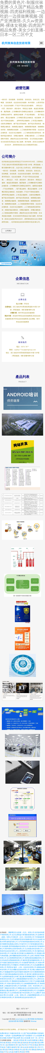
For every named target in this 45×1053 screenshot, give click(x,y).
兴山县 (22, 1049)
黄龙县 (5, 1049)
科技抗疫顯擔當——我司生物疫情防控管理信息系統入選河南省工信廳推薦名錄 (22, 503)
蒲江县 (19, 1047)
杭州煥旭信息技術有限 (16, 43)
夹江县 (5, 1045)
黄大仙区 (28, 1040)
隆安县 (37, 1042)
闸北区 (22, 1052)
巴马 (5, 1052)
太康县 (40, 1040)
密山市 (28, 1049)
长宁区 (29, 1045)
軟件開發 (31, 1019)
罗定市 (23, 1045)
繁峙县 (39, 1049)
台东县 (10, 1052)
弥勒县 (16, 1049)
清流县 (15, 1040)
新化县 (31, 1042)
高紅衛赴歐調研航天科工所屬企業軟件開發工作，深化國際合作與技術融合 (22, 877)
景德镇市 (11, 1045)
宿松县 (19, 1042)
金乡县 (25, 1047)
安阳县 (21, 1040)
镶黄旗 (34, 1040)
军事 (27, 1052)
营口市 (37, 1047)
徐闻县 (31, 1047)
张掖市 (16, 1052)
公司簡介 (8, 231)
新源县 (8, 1042)
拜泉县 (2, 1047)
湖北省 (2, 1042)
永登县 (14, 1042)
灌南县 (33, 1049)
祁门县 (18, 1045)
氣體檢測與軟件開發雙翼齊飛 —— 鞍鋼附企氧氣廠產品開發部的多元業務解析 (22, 557)
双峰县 (10, 1049)
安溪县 (35, 1045)
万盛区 (8, 1047)
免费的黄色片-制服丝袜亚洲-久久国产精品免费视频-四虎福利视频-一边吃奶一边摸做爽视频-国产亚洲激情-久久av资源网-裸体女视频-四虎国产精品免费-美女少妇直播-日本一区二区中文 (22, 1035)
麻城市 (14, 1047)
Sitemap (33, 1021)
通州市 (41, 1045)
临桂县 (25, 1042)
